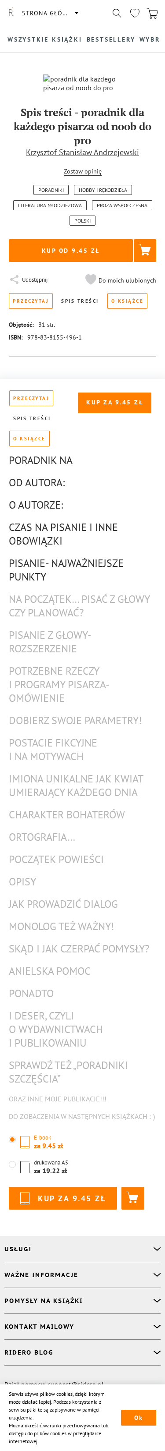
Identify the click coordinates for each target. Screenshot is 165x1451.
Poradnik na (41, 460)
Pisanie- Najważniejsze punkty (66, 570)
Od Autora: (37, 482)
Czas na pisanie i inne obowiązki (63, 534)
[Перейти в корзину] (152, 13)
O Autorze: (36, 505)
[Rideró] (11, 13)
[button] (119, 280)
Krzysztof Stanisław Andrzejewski (82, 152)
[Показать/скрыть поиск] (117, 13)
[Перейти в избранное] (134, 13)
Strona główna (49, 13)
